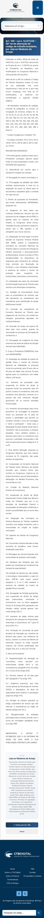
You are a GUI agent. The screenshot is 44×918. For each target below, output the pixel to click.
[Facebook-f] (18, 893)
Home (22, 831)
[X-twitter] (25, 893)
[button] (37, 8)
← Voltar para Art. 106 (22, 825)
